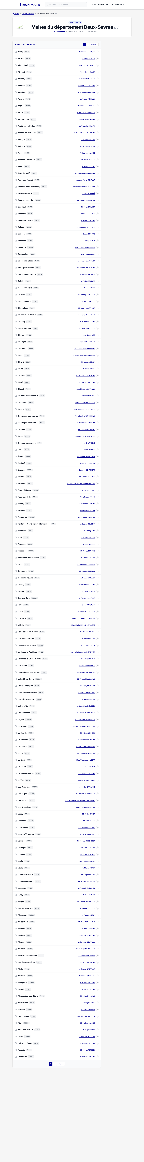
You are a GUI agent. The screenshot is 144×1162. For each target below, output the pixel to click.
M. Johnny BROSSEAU (86, 295)
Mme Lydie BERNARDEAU (85, 807)
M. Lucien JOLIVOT (88, 450)
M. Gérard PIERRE (88, 490)
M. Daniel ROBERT (88, 160)
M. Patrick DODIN (88, 989)
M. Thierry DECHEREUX (86, 268)
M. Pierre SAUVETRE (87, 834)
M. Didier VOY (90, 767)
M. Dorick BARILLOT (87, 908)
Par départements (100, 5)
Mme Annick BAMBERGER (85, 713)
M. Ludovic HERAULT (87, 52)
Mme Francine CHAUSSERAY (84, 187)
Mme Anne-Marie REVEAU (85, 402)
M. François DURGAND (86, 888)
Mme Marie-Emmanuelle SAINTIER (82, 652)
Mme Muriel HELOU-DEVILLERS (83, 625)
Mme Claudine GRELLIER (86, 1016)
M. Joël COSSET (89, 544)
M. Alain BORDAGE (88, 1009)
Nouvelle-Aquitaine (28, 13)
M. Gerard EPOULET (87, 578)
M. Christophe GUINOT (86, 214)
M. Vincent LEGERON (87, 382)
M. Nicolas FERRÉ (88, 193)
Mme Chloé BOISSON (87, 585)
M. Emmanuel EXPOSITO (86, 470)
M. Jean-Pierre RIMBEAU (86, 112)
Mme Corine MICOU (87, 497)
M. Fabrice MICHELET (87, 328)
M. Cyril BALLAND (88, 848)
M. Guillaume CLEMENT (86, 672)
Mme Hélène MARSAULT (86, 605)
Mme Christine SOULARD (85, 389)
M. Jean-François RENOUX (85, 173)
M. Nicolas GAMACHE (87, 787)
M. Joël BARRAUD (88, 699)
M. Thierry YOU (89, 531)
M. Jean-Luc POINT (87, 854)
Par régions (118, 5)
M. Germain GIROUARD (86, 942)
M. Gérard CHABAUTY (86, 922)
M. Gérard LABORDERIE (86, 902)
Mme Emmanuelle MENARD (85, 247)
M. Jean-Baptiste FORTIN (85, 376)
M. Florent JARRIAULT (87, 598)
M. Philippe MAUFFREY (86, 956)
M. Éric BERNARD (88, 929)
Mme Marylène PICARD (86, 261)
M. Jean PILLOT (89, 821)
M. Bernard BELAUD (87, 463)
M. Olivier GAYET (88, 814)
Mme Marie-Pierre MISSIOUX (84, 349)
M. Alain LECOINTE (88, 281)
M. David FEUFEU (88, 591)
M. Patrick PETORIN (87, 1050)
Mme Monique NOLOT (86, 861)
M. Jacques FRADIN (87, 962)
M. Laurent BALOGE (87, 153)
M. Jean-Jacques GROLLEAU (84, 726)
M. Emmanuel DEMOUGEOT (84, 436)
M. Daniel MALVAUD (87, 146)
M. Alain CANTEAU (88, 537)
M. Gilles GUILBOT (88, 207)
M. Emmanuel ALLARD (86, 86)
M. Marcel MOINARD (87, 99)
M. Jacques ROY (89, 241)
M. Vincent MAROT (88, 254)
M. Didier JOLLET (88, 166)
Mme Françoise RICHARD (85, 746)
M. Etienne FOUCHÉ (87, 396)
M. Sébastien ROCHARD (86, 423)
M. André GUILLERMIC (86, 429)
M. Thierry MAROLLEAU (86, 679)
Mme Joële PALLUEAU (86, 881)
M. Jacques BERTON (87, 1043)
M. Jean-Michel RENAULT (85, 180)
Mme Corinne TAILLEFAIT (85, 227)
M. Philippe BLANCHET (86, 693)
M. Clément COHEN (87, 733)
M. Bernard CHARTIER (87, 79)
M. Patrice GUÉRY (88, 915)
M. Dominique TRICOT (86, 308)
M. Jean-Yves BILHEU (87, 659)
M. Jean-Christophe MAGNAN (83, 355)
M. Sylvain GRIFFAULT (87, 969)
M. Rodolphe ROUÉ (88, 1003)
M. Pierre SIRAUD (88, 639)
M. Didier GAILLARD (87, 983)
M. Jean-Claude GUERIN (86, 706)
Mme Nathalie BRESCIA (86, 92)
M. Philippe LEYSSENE (86, 106)
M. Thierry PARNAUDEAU (85, 794)
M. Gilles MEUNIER (88, 895)
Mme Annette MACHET (86, 827)
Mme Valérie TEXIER (87, 510)
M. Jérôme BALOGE (87, 1023)
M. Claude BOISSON (87, 322)
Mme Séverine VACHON (86, 200)
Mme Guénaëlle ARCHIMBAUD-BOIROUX (80, 800)
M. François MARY (88, 362)
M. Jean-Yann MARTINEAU (85, 719)
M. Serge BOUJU (88, 1030)
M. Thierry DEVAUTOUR (86, 456)
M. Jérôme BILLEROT (87, 477)
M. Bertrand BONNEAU (86, 517)
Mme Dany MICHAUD (87, 686)
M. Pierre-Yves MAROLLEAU (84, 949)
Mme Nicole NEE (89, 335)
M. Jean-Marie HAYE (87, 274)
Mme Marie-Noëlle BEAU (86, 315)
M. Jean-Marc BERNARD (86, 564)
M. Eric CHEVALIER (88, 645)
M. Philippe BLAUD (88, 139)
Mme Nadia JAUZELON (86, 773)
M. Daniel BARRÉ (88, 369)
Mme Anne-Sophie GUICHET (84, 409)
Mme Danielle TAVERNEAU (85, 416)
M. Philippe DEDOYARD (86, 740)
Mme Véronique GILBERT (85, 760)
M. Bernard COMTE (88, 234)
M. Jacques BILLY (88, 59)
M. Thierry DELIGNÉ (87, 632)
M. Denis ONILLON (88, 220)
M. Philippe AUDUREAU (86, 753)
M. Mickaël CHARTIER (87, 1036)
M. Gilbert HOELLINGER (86, 841)
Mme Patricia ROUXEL (87, 65)
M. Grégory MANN (88, 875)
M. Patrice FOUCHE (87, 551)
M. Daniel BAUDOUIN (87, 935)
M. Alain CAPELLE (88, 301)
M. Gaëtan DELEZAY (87, 524)
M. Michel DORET (88, 868)
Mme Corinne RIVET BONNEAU (83, 618)
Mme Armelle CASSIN (87, 119)
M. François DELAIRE (87, 976)
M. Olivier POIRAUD (88, 558)
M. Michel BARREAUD (87, 126)
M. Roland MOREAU (87, 996)
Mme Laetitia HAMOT (87, 666)
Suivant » (94, 44)
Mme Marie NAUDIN (87, 1057)
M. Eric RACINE (89, 443)
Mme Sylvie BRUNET (87, 288)
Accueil (16, 13)
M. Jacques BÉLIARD (87, 571)
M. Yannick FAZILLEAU (86, 612)
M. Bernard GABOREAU (86, 342)
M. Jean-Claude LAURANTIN (84, 133)
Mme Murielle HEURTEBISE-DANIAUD (81, 483)
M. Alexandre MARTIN (87, 504)
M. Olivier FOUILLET (87, 72)
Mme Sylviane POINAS (86, 780)
